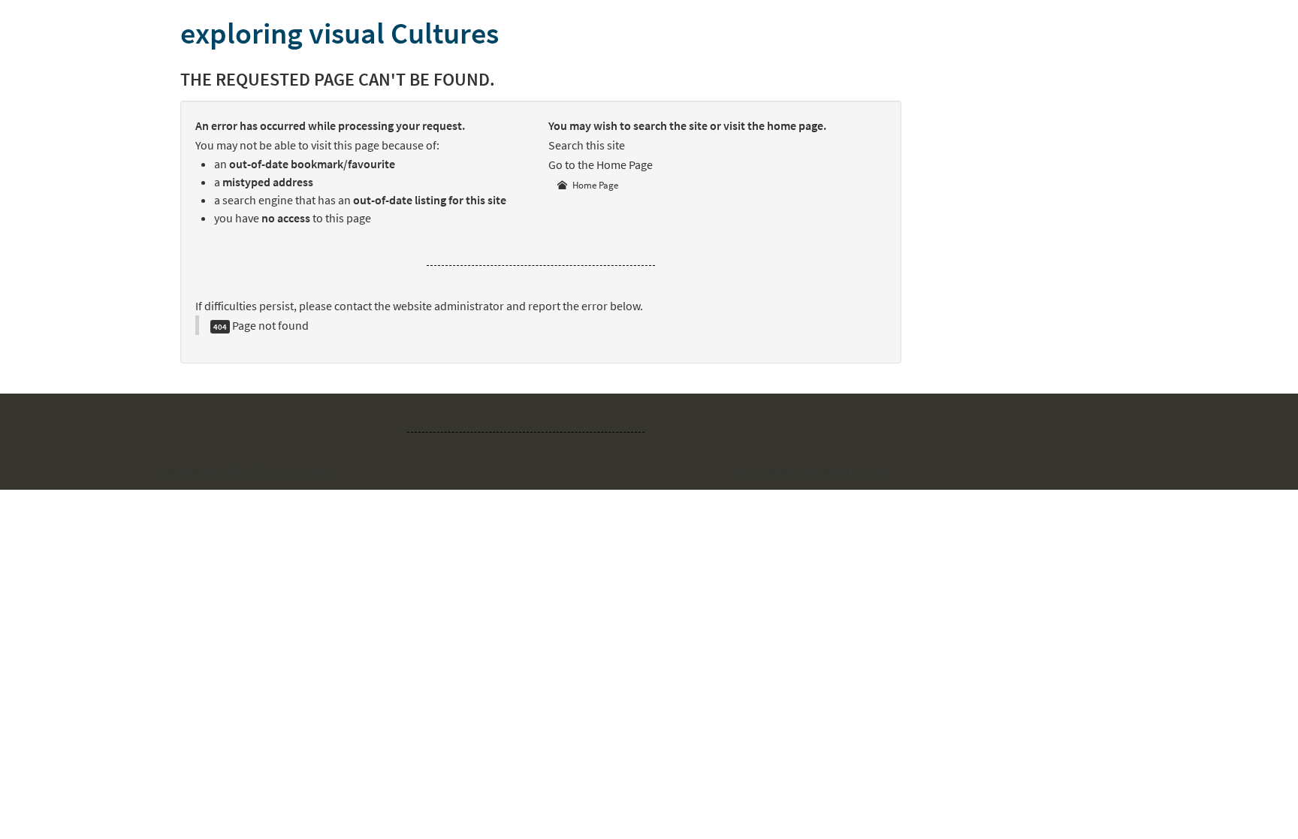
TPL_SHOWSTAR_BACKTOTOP (809, 472)
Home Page (594, 185)
